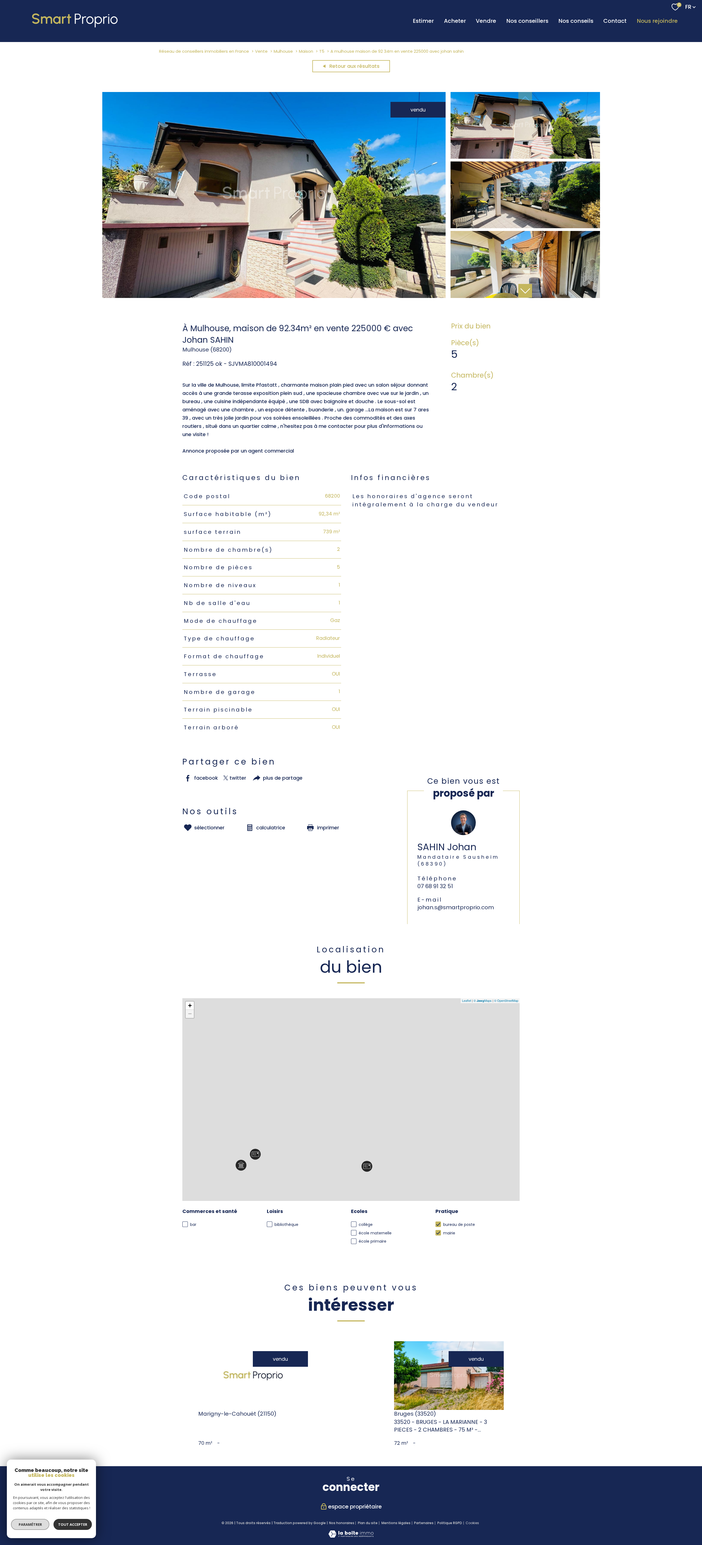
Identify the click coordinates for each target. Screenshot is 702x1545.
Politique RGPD (449, 1523)
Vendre (486, 21)
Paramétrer (30, 1524)
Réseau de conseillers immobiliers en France (204, 51)
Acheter (455, 21)
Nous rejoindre (657, 21)
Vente (261, 51)
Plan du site (368, 1523)
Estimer (423, 21)
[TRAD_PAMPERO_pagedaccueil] (75, 27)
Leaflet (466, 1000)
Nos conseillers (527, 21)
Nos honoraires (341, 1523)
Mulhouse (283, 51)
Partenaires (424, 1523)
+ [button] (190, 1005)
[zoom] (274, 296)
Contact (615, 21)
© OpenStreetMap (506, 1000)
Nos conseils (575, 21)
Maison (306, 51)
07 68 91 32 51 (435, 886)
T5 (321, 51)
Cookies (472, 1523)
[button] (525, 291)
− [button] (190, 1013)
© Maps (483, 1000)
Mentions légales (396, 1523)
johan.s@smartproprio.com (455, 907)
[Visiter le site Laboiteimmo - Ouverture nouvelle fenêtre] (351, 1535)
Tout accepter (72, 1524)
